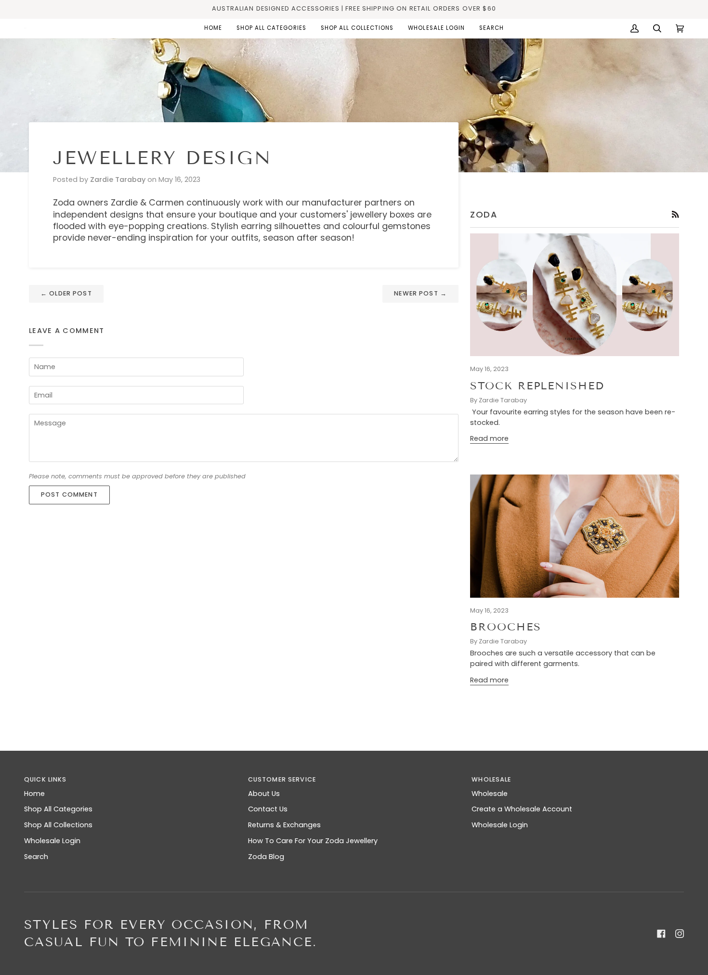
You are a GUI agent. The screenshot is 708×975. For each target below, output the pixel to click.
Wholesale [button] (491, 779)
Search (36, 856)
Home (34, 793)
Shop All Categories (58, 809)
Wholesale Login (52, 841)
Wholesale (490, 793)
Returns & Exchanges (284, 825)
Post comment (69, 494)
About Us (264, 793)
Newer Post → (420, 293)
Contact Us (268, 809)
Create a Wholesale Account (522, 809)
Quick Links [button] (45, 779)
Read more (489, 438)
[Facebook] (661, 933)
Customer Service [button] (282, 779)
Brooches (505, 626)
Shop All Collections (58, 825)
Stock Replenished (537, 385)
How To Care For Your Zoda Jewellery (313, 841)
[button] (271, 28)
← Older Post (66, 293)
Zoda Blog (266, 856)
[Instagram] (679, 933)
